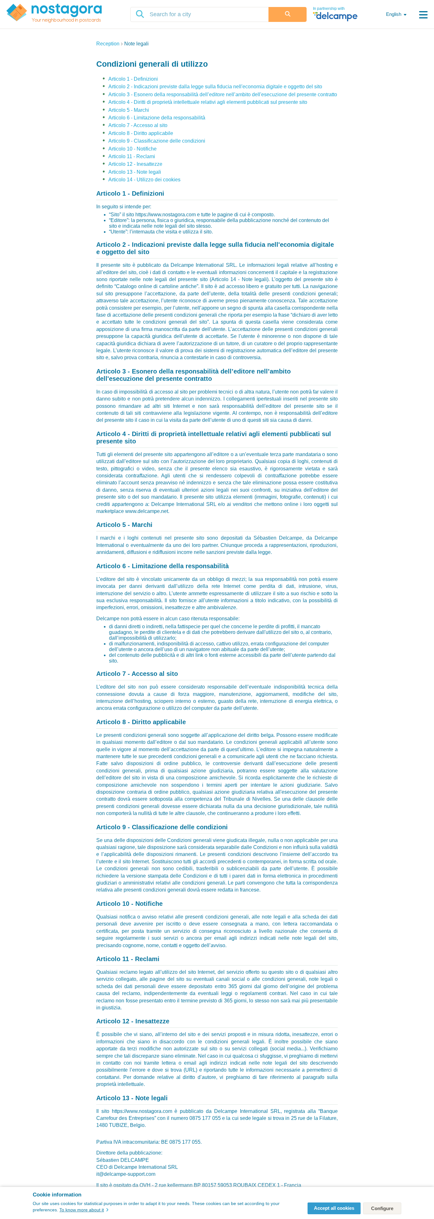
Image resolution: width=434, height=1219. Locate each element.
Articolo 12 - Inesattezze (135, 164)
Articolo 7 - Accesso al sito (137, 125)
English (393, 14)
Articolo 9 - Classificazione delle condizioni (156, 141)
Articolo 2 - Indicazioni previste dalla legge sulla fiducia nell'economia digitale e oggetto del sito (215, 86)
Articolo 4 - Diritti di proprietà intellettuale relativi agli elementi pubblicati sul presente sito (207, 102)
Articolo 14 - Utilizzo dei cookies (144, 179)
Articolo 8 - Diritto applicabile (140, 133)
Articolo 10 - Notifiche (132, 149)
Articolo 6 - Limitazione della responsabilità (156, 117)
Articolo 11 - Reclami (131, 156)
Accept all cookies (334, 1208)
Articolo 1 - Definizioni (133, 79)
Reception (107, 43)
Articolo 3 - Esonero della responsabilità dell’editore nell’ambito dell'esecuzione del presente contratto (222, 94)
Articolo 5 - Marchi (128, 110)
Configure (382, 1208)
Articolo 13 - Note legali (134, 172)
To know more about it (81, 1209)
